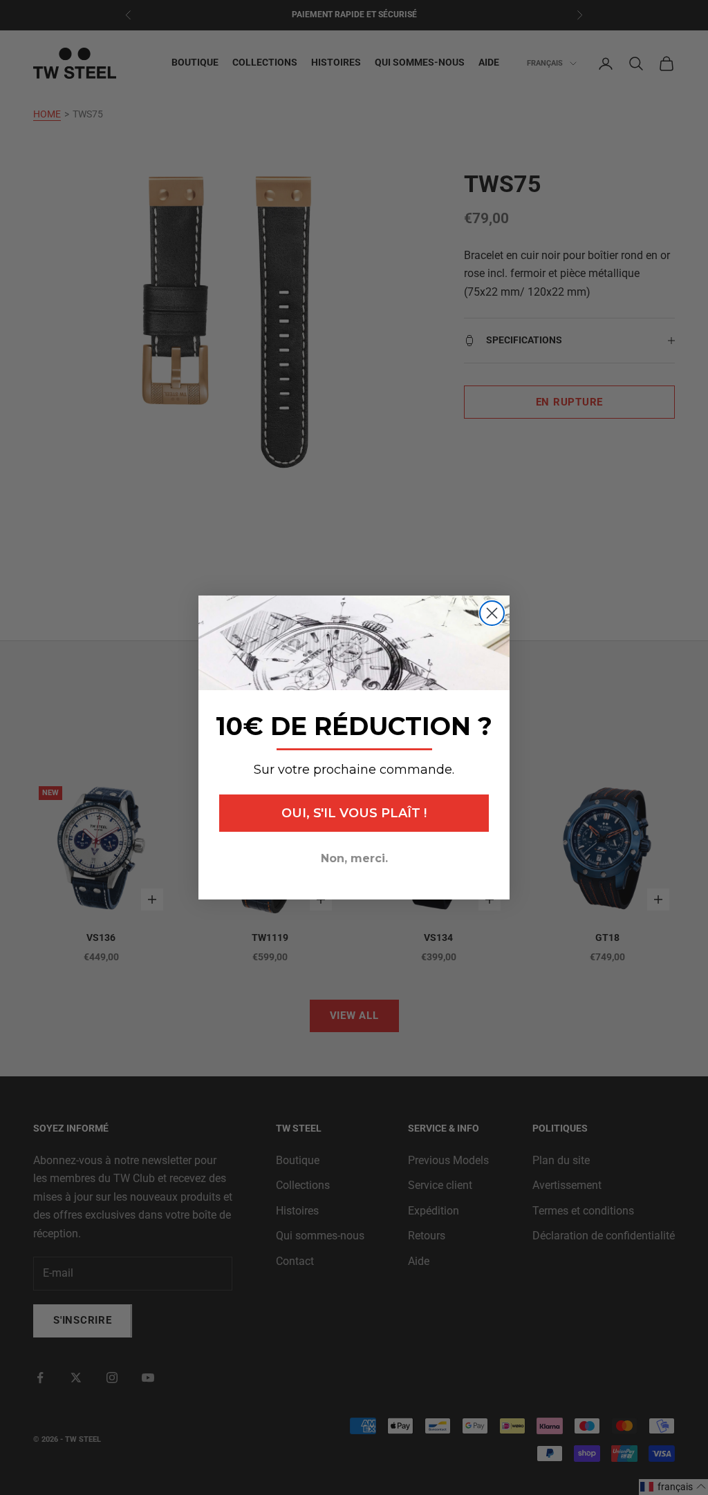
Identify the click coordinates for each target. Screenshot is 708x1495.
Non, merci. (354, 858)
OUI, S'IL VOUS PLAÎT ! (354, 813)
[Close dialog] (492, 613)
